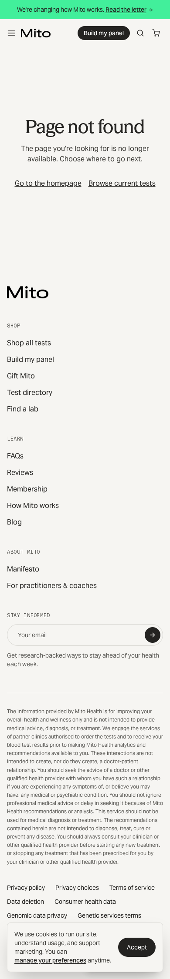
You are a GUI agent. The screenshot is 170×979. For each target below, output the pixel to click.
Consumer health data (85, 901)
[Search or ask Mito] (140, 33)
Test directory (29, 392)
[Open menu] (11, 33)
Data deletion (25, 901)
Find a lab (22, 409)
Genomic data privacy (37, 915)
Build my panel (104, 33)
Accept (137, 947)
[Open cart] (156, 33)
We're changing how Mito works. (81, 9)
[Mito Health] (27, 292)
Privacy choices (77, 888)
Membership (27, 489)
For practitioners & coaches (52, 585)
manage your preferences (50, 960)
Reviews (20, 472)
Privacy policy (26, 888)
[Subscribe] (152, 635)
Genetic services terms (109, 915)
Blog (14, 522)
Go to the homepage (48, 183)
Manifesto (23, 569)
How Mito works (33, 505)
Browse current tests (122, 183)
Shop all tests (29, 342)
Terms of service (132, 888)
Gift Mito (21, 376)
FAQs (15, 456)
